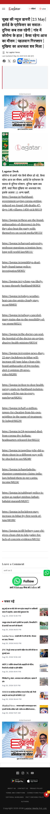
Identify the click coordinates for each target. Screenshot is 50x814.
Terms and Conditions (15, 793)
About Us (12, 788)
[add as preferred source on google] (27, 61)
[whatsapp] (14, 61)
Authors (25, 801)
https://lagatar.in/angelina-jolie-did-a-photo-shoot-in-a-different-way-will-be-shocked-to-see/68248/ (23, 454)
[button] (3, 8)
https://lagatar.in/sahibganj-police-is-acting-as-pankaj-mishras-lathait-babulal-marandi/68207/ (23, 497)
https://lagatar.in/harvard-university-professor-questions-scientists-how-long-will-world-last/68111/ (22, 247)
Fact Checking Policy (35, 797)
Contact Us (23, 788)
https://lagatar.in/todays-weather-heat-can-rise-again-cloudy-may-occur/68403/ (20, 300)
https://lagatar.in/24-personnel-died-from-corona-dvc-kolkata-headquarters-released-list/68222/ (22, 435)
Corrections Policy (35, 793)
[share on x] (9, 61)
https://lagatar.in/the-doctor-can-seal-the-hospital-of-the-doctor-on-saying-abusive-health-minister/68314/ (23, 338)
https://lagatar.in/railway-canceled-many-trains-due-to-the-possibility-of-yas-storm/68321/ (23, 319)
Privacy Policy (36, 788)
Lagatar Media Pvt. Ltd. (35, 808)
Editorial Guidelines (15, 797)
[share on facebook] (4, 61)
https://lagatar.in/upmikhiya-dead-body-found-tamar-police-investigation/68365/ (21, 266)
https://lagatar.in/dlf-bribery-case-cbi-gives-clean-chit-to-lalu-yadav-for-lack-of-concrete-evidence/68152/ (23, 535)
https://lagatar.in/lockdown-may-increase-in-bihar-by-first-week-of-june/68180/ (21, 516)
